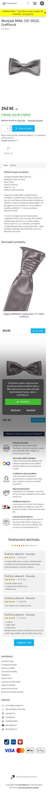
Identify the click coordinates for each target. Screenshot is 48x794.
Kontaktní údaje (7, 661)
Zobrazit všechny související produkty (24, 434)
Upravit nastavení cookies (28, 787)
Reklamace (5, 675)
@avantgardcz (11, 725)
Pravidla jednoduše (9, 664)
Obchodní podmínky (9, 671)
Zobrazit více (24, 642)
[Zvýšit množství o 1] (10, 126)
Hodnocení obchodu (24, 539)
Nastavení (31, 410)
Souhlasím (24, 401)
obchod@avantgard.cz (14, 705)
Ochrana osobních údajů (10, 682)
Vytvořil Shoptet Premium (26, 777)
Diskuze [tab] (13, 165)
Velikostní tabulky (8, 685)
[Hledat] (28, 3)
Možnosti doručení (35, 120)
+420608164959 (11, 721)
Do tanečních (28, 14)
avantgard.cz (10, 713)
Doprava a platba (8, 668)
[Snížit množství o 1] (10, 129)
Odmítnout (15, 410)
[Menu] (42, 3)
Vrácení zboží (6, 678)
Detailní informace (8, 140)
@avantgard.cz (11, 729)
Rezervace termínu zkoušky (12, 692)
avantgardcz (10, 717)
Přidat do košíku (25, 128)
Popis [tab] (6, 165)
